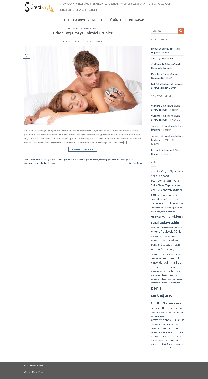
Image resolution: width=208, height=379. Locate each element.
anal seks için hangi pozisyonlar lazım (167, 175)
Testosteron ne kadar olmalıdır (162, 328)
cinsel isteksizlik (167, 203)
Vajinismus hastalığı (158, 344)
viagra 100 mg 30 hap (34, 372)
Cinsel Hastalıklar (159, 4)
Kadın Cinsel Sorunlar (133, 4)
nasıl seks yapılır (157, 283)
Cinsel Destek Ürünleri (73, 10)
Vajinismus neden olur (175, 344)
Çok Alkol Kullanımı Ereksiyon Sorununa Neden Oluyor (167, 85)
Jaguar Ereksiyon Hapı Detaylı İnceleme (167, 127)
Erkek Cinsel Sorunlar (106, 4)
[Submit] (181, 31)
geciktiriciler (165, 249)
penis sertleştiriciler (172, 283)
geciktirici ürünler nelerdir (35, 163)
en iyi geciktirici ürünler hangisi (72, 159)
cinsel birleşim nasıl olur (170, 195)
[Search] (60, 4)
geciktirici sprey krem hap (96, 159)
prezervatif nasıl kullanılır (167, 320)
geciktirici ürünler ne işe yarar (120, 159)
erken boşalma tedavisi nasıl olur (165, 244)
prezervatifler (164, 316)
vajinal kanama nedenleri (167, 332)
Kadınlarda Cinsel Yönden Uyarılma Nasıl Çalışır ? (164, 76)
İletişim (92, 10)
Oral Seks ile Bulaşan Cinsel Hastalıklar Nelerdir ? (165, 66)
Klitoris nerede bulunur (160, 267)
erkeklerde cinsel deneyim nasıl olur (165, 236)
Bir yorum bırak (135, 163)
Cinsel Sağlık (83, 4)
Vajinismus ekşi (172, 340)
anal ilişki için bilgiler (164, 171)
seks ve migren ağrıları (160, 324)
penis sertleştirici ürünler (162, 295)
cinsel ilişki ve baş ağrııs (160, 199)
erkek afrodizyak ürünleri (167, 231)
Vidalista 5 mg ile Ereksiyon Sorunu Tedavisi (165, 107)
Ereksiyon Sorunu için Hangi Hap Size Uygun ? (165, 50)
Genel (94, 28)
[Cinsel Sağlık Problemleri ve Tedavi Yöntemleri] (39, 7)
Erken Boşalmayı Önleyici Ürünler (83, 33)
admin (90, 42)
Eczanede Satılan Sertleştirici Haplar (166, 151)
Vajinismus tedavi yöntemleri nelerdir (165, 348)
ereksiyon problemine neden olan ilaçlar (166, 227)
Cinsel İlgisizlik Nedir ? (163, 58)
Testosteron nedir (176, 324)
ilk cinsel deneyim (170, 258)
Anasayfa (68, 4)
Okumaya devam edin (83, 149)
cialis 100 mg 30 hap (33, 365)
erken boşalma (160, 240)
